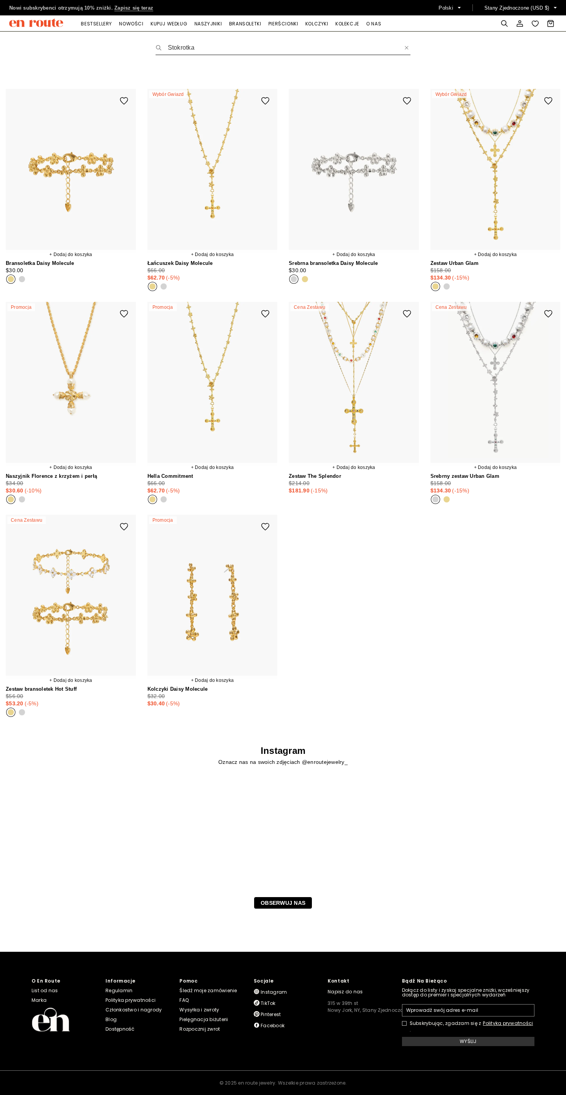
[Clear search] (406, 48)
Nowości (131, 23)
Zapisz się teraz (133, 8)
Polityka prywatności (508, 1023)
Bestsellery (96, 23)
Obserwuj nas (283, 903)
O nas (373, 23)
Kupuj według (169, 23)
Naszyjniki (208, 23)
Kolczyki (316, 23)
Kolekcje (347, 23)
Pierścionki (283, 23)
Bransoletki (245, 23)
